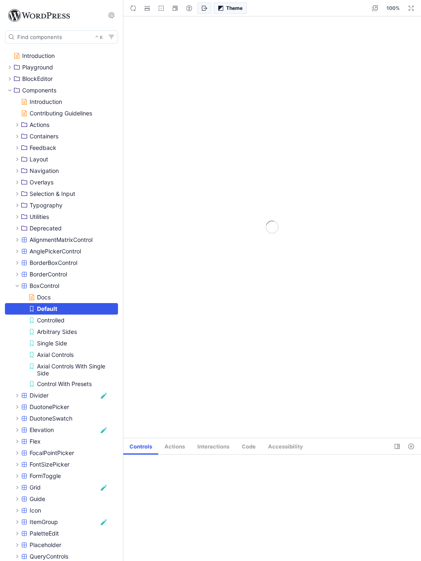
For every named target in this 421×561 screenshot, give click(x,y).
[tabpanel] (272, 508)
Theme (234, 8)
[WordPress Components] (51, 15)
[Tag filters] (111, 37)
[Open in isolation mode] (375, 8)
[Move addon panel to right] (397, 446)
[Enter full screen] (411, 8)
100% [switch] (393, 8)
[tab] (140, 446)
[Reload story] (133, 8)
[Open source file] (204, 8)
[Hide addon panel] (411, 446)
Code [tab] (249, 446)
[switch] (111, 15)
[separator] (124, 280)
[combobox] (61, 37)
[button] (175, 8)
